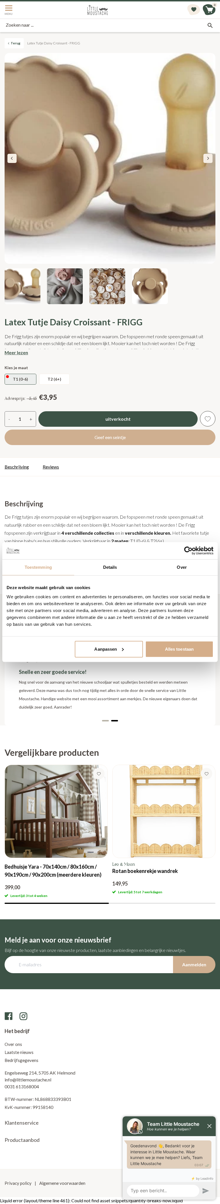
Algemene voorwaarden (61, 1183)
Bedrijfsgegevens (21, 1060)
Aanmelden (194, 964)
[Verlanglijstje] (193, 10)
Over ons (13, 1044)
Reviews (51, 466)
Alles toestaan (179, 648)
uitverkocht (118, 419)
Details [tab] (110, 567)
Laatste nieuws (19, 1052)
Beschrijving (17, 466)
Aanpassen (105, 648)
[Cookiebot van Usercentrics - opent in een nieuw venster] (188, 550)
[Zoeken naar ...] (210, 25)
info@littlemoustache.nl (28, 1079)
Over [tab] (181, 567)
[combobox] (110, 25)
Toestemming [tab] (38, 567)
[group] (56, 831)
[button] (208, 158)
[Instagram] (23, 1016)
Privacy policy (18, 1183)
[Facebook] (9, 1016)
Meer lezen (16, 352)
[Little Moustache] (98, 10)
